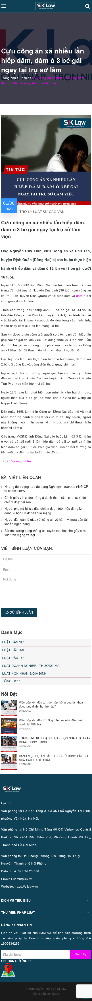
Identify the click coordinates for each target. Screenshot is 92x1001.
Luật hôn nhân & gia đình (24, 673)
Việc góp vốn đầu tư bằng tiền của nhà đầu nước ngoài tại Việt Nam (51, 722)
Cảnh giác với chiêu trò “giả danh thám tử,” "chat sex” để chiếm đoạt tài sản (45, 499)
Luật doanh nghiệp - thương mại (31, 665)
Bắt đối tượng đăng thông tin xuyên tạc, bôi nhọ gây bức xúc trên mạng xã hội (45, 533)
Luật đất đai (13, 650)
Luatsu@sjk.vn (22, 879)
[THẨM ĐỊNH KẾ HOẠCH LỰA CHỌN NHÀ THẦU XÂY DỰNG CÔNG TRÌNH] (9, 744)
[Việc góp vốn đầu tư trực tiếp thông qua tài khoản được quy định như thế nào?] (9, 708)
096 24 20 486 (28, 871)
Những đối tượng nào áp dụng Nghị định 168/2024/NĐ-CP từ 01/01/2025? (46, 489)
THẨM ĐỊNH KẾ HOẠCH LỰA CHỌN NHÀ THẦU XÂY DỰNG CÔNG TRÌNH (54, 740)
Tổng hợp (11, 681)
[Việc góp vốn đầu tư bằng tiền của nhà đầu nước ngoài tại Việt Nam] (9, 726)
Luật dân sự (13, 642)
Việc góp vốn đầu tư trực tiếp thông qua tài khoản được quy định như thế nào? (51, 704)
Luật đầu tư (13, 658)
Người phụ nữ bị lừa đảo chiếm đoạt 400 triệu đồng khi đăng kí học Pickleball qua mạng (43, 510)
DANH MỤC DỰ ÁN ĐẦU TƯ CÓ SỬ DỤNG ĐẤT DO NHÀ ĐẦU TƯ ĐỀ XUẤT (53, 758)
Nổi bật (9, 694)
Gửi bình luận (21, 612)
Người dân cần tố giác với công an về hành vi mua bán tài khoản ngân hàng (46, 521)
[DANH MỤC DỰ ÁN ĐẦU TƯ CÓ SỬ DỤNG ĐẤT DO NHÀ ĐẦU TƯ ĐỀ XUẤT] (9, 762)
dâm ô (81, 296)
